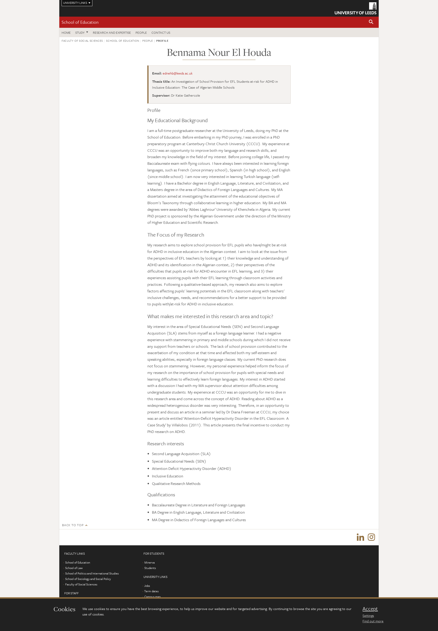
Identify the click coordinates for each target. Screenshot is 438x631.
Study (80, 32)
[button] (371, 22)
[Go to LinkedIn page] (360, 537)
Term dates (151, 591)
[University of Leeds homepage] (355, 8)
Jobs (147, 585)
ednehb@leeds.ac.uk (178, 73)
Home (66, 32)
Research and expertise (112, 32)
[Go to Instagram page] (371, 537)
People (141, 32)
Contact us (160, 32)
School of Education (80, 22)
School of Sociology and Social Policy (88, 579)
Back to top (72, 525)
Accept (370, 608)
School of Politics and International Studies (92, 573)
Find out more (372, 620)
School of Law (74, 568)
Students (150, 568)
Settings (368, 615)
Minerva (149, 562)
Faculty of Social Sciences (82, 41)
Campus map (152, 596)
